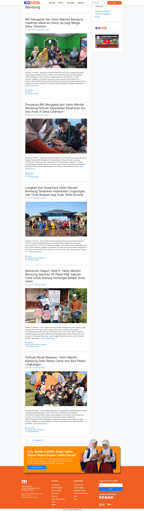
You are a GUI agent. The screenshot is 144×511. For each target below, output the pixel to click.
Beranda (52, 3)
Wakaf (54, 505)
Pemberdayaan (57, 488)
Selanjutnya (39, 440)
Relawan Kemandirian (39, 258)
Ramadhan (71, 3)
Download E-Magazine (102, 14)
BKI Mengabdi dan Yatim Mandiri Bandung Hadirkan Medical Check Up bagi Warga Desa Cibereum (54, 23)
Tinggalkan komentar (33, 93)
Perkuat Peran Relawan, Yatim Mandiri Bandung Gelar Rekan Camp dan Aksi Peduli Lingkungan (55, 361)
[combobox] (100, 3)
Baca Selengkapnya (31, 85)
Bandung (29, 91)
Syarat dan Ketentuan (102, 11)
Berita (60, 3)
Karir (75, 496)
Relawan (81, 3)
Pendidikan (30, 342)
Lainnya (29, 256)
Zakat (54, 502)
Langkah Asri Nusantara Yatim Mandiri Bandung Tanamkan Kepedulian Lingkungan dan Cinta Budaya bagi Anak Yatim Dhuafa (55, 191)
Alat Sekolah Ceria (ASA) (34, 344)
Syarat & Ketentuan (81, 493)
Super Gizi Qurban (58, 499)
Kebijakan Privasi (80, 491)
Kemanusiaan (31, 428)
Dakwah (54, 496)
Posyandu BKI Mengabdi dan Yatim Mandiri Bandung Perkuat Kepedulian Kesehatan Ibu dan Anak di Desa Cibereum (55, 108)
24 (33, 440)
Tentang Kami (79, 485)
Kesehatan (30, 90)
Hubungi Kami (79, 488)
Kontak (97, 17)
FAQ (75, 499)
